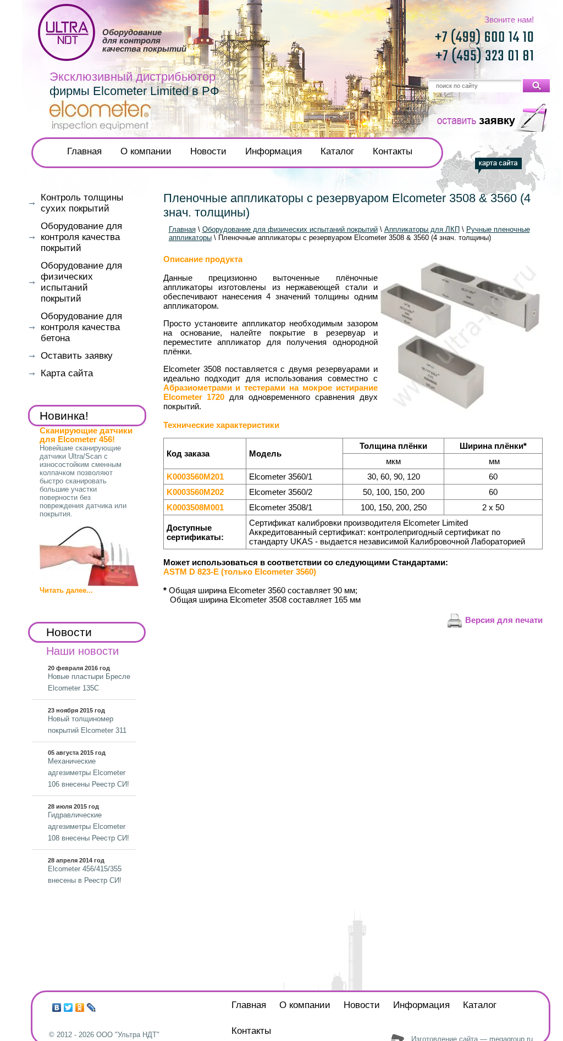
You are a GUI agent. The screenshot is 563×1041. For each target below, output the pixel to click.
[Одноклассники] (80, 1007)
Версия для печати (503, 620)
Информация (273, 151)
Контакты (392, 151)
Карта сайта (67, 373)
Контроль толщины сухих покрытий (82, 203)
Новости (208, 151)
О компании (146, 151)
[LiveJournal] (91, 1007)
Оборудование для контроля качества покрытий (81, 237)
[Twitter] (68, 1007)
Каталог (337, 151)
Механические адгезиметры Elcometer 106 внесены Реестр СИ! (88, 772)
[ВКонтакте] (57, 1007)
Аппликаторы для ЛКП (422, 229)
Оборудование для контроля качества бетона (81, 327)
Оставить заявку (77, 355)
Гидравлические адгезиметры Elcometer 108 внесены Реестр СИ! (88, 826)
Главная (84, 151)
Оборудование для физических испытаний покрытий (290, 229)
